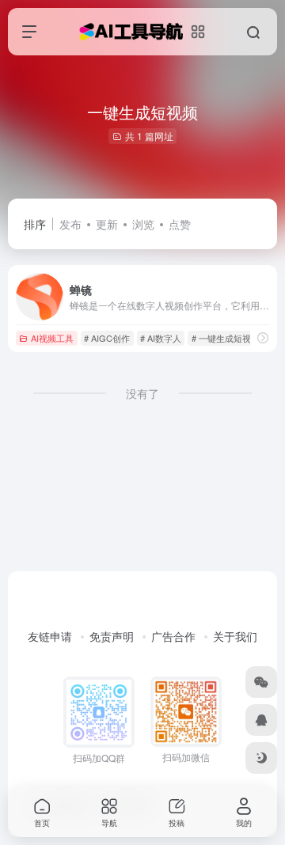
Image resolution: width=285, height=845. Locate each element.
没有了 (142, 393)
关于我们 (235, 636)
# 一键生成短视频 (226, 338)
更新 (107, 224)
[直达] (262, 337)
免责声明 (111, 636)
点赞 (180, 224)
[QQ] (261, 720)
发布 (70, 224)
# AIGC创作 (107, 338)
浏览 (143, 224)
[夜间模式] (261, 758)
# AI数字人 (160, 338)
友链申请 (50, 636)
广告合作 (173, 636)
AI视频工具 (52, 338)
